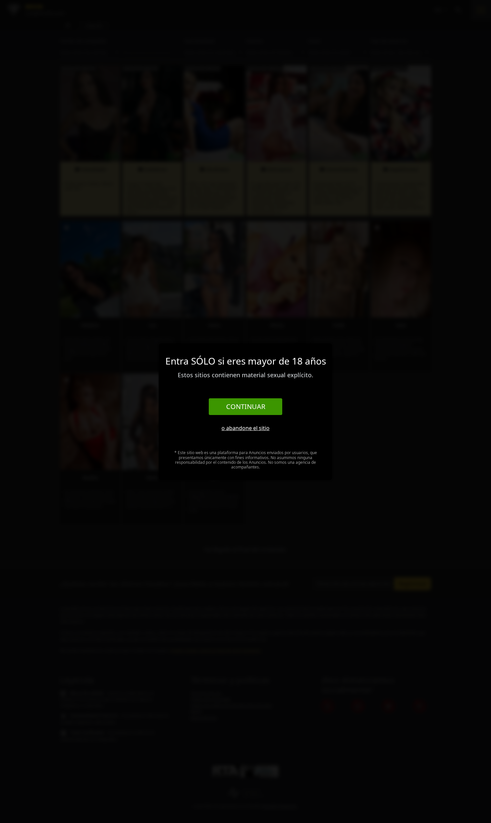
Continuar (245, 406)
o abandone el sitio (245, 428)
